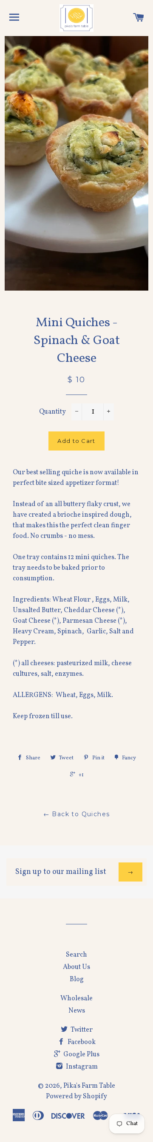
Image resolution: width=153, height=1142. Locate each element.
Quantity (52, 412)
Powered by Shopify (76, 1096)
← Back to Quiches (76, 814)
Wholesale (76, 998)
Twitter (81, 1030)
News (76, 1011)
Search (76, 955)
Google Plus (80, 1054)
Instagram (81, 1067)
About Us (76, 967)
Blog (77, 979)
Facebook (81, 1042)
